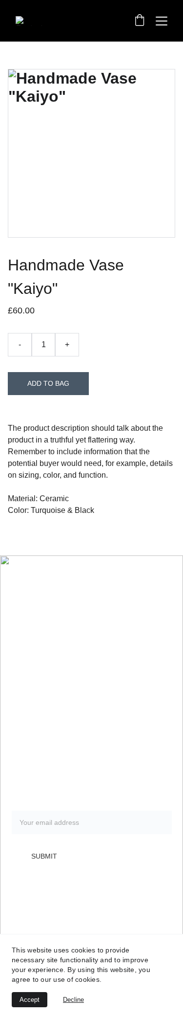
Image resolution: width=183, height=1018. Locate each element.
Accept (30, 999)
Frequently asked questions (59, 760)
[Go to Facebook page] (51, 900)
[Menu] (161, 21)
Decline (73, 999)
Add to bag (48, 383)
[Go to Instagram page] (25, 900)
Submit (44, 856)
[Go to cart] (139, 21)
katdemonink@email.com (58, 700)
